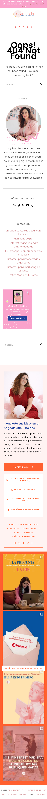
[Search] (41, 84)
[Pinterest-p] (19, 27)
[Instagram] (15, 27)
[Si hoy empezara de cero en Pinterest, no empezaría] (23, 696)
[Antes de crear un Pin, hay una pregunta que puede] (23, 582)
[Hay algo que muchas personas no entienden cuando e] (23, 639)
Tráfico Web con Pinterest (23, 275)
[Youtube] (23, 27)
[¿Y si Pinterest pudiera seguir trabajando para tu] (23, 754)
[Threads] (31, 27)
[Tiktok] (27, 27)
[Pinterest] (23, 205)
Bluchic (41, 794)
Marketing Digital (23, 238)
